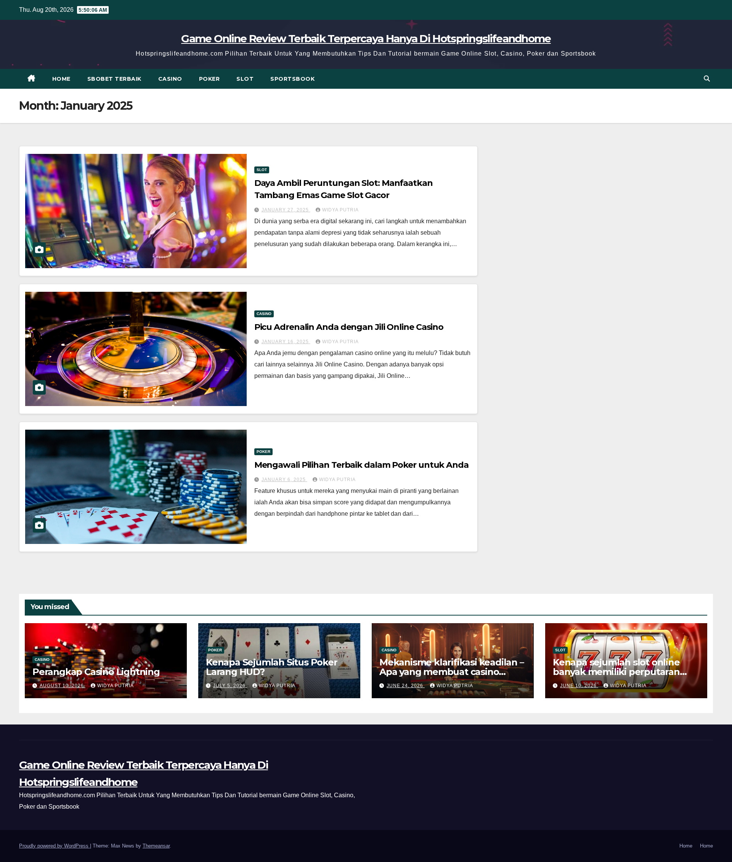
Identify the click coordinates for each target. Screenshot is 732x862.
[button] (707, 78)
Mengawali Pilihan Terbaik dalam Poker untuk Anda (361, 465)
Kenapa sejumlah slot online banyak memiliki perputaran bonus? (616, 672)
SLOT (245, 78)
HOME (61, 78)
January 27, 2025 (286, 210)
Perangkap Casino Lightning (96, 671)
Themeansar (156, 846)
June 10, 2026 (579, 685)
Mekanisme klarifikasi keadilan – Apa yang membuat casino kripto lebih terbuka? (451, 672)
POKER (209, 78)
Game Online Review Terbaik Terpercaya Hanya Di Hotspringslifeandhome (366, 38)
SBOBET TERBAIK (114, 78)
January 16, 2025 (286, 341)
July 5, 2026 (230, 685)
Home (685, 846)
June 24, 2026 (406, 685)
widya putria (340, 210)
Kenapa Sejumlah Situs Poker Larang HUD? (271, 667)
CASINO (170, 78)
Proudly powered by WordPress (54, 846)
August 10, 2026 (62, 685)
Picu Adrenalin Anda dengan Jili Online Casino (349, 327)
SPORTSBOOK (292, 78)
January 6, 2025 (284, 479)
